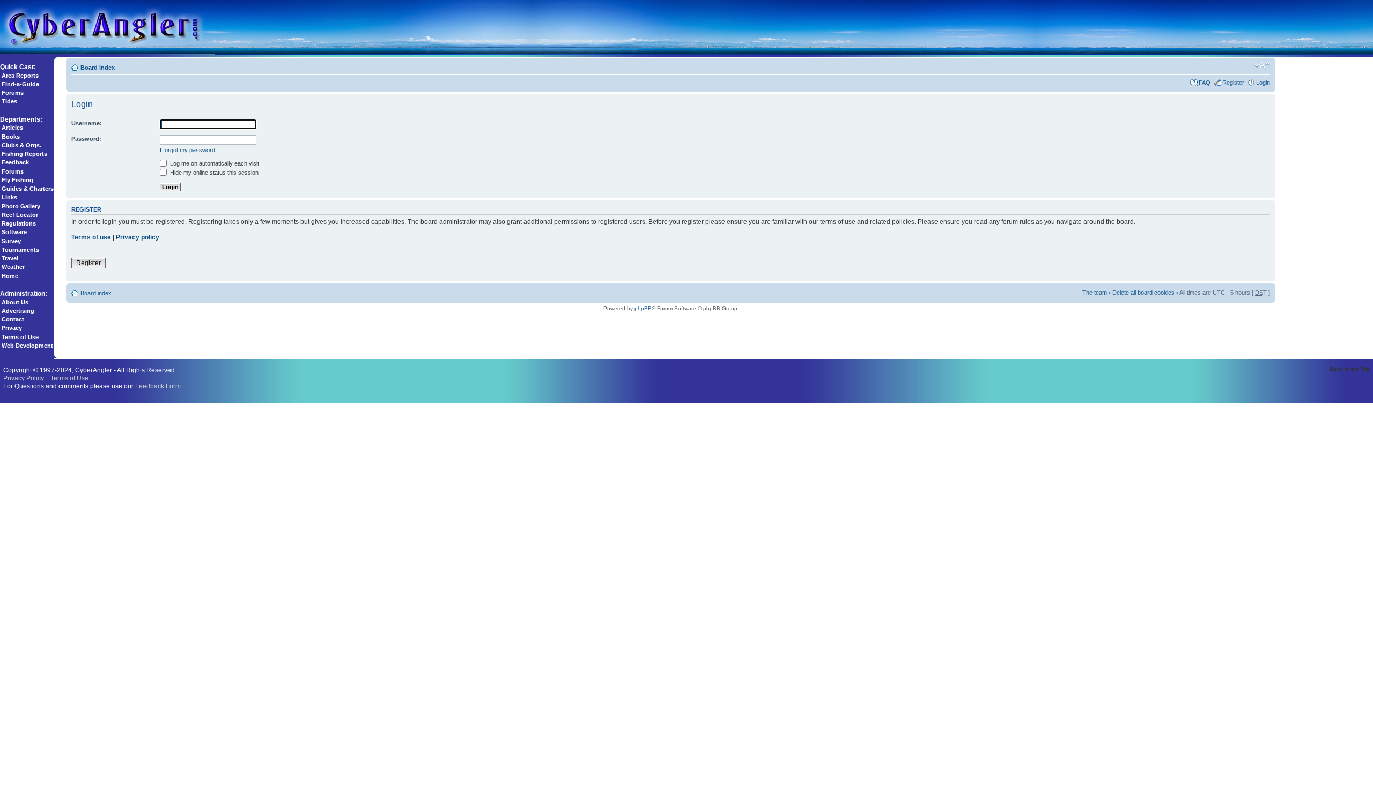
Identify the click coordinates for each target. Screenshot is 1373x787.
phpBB (643, 308)
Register (1233, 82)
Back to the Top (1350, 369)
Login (1263, 82)
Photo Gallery (21, 206)
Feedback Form (158, 386)
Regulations (19, 223)
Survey (11, 241)
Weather (13, 267)
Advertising (18, 311)
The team (1094, 292)
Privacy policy (137, 237)
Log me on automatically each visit (213, 163)
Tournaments (20, 249)
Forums (13, 92)
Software (14, 232)
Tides (9, 101)
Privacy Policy (23, 377)
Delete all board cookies (1143, 292)
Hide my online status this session (213, 172)
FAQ (1204, 82)
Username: (86, 123)
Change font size (1262, 65)
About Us (15, 302)
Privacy (12, 328)
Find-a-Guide (20, 84)
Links (9, 197)
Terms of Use (20, 337)
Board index (97, 67)
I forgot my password (187, 150)
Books (11, 136)
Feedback (15, 162)
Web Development (27, 345)
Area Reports (20, 75)
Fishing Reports (24, 154)
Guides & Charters (28, 188)
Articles (12, 127)
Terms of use (91, 237)
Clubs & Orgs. (21, 145)
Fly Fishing (17, 180)
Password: (86, 139)
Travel (10, 258)
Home (10, 276)
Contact (13, 319)
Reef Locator (20, 215)
